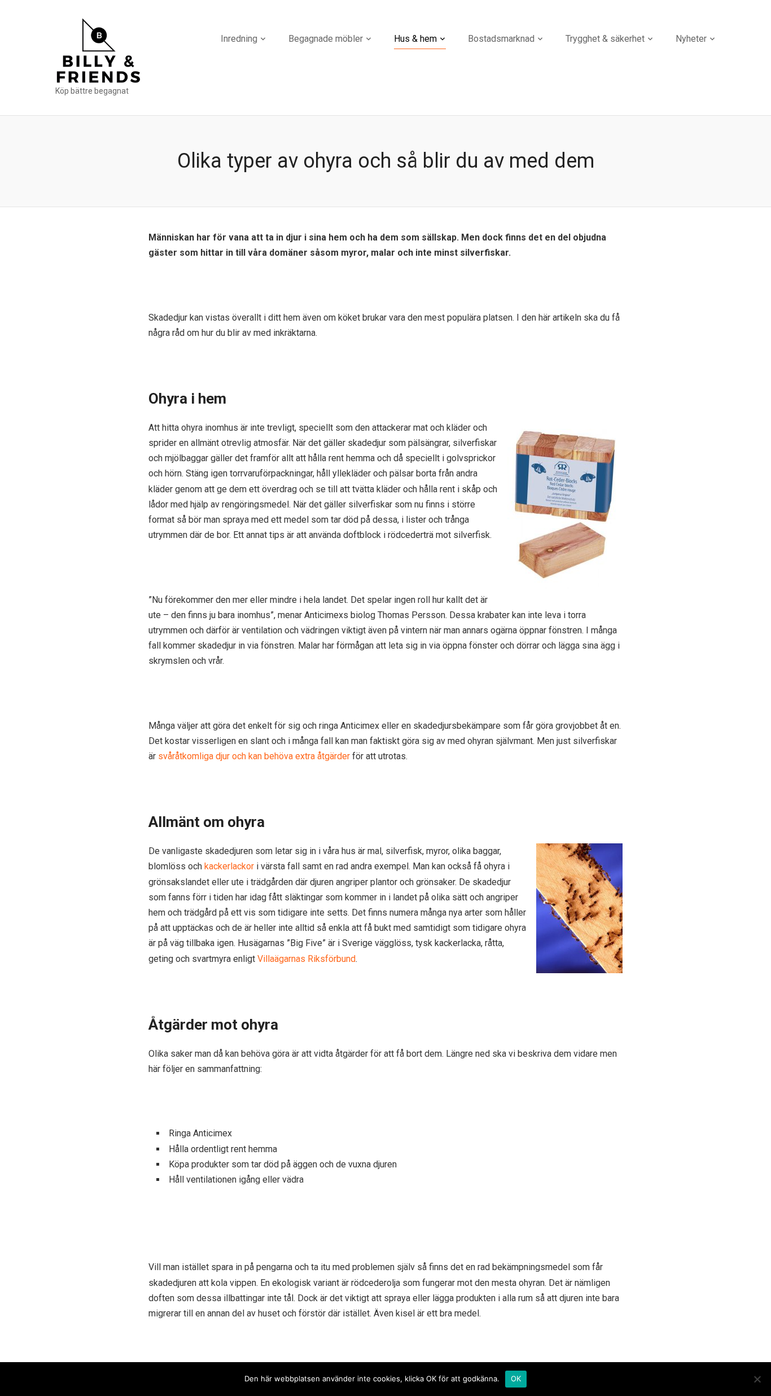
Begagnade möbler (325, 38)
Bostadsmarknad (501, 38)
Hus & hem (415, 38)
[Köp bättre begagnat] (98, 50)
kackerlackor (229, 866)
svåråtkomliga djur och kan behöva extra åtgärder (254, 756)
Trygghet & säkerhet (605, 38)
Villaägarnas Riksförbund (306, 958)
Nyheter (691, 38)
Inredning (239, 38)
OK (516, 1378)
